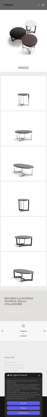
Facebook (23, 331)
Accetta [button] (23, 403)
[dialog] (23, 395)
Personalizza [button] (23, 413)
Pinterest (23, 336)
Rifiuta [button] (23, 408)
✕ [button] (39, 376)
